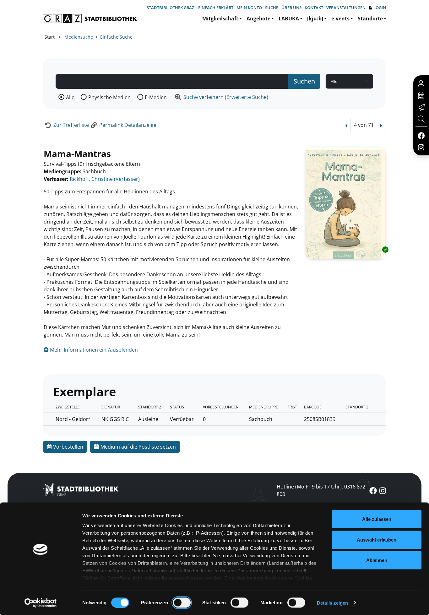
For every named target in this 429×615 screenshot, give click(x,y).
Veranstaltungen (346, 7)
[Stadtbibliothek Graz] (90, 18)
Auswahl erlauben (376, 539)
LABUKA (289, 18)
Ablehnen (376, 560)
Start (50, 37)
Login (379, 7)
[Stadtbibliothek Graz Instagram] (421, 147)
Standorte (370, 18)
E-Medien (156, 97)
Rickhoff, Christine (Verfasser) (105, 178)
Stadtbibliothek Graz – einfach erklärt (190, 7)
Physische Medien (109, 97)
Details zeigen (332, 602)
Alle (70, 97)
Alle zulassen (376, 519)
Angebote (258, 18)
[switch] (182, 602)
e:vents (340, 18)
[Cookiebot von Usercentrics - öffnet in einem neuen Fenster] (40, 602)
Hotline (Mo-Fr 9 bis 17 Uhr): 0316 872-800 (322, 490)
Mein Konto (249, 7)
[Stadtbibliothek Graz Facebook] (420, 135)
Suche (271, 7)
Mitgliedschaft (220, 18)
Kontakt (314, 7)
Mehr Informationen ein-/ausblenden (93, 349)
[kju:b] (315, 18)
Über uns (291, 7)
